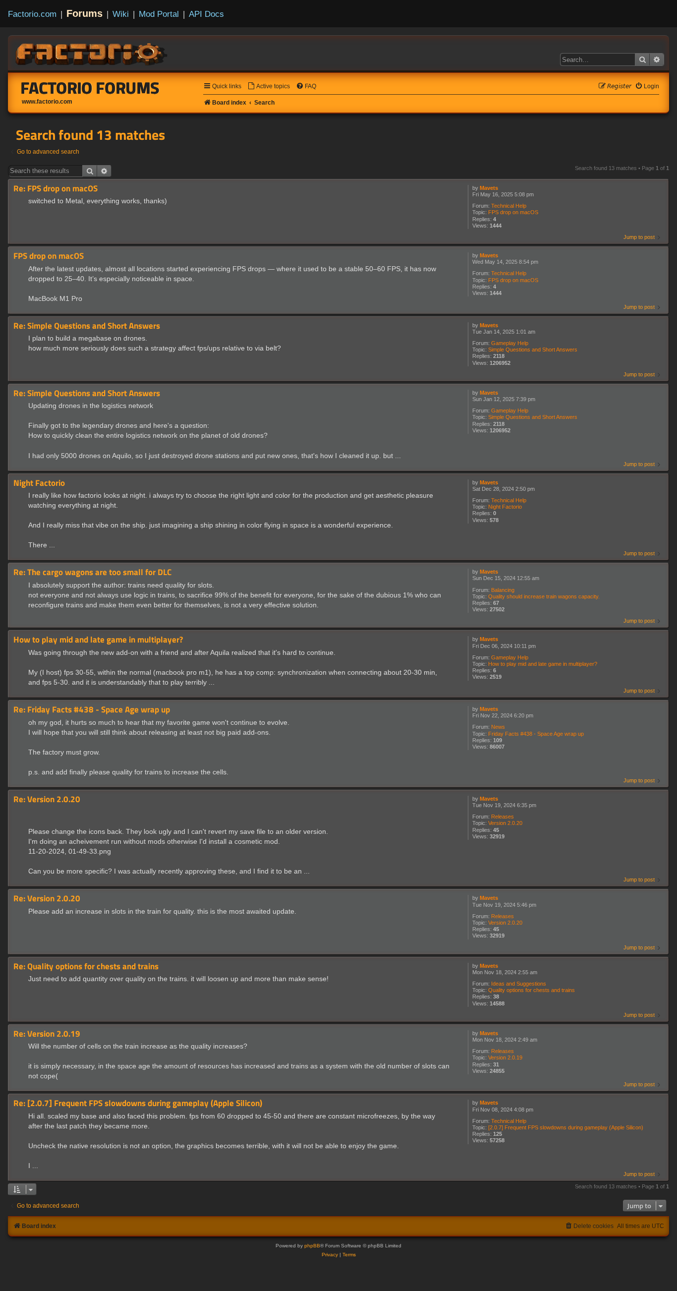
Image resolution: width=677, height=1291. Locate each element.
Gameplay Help (509, 343)
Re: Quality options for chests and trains (86, 966)
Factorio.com (32, 13)
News (498, 727)
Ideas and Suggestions (518, 984)
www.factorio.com (47, 101)
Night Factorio (505, 507)
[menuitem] (268, 86)
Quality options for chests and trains (531, 990)
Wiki (121, 13)
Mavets (489, 188)
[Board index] (92, 52)
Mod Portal (159, 13)
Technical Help (508, 206)
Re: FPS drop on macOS (55, 188)
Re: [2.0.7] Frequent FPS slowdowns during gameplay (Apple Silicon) (137, 1103)
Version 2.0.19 (505, 1057)
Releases (502, 817)
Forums (84, 13)
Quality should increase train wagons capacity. (544, 596)
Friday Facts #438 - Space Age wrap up (536, 734)
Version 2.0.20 (505, 823)
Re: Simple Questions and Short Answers (86, 326)
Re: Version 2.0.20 (46, 799)
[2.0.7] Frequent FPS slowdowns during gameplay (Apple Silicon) (565, 1127)
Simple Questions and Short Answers (532, 349)
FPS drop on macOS (513, 212)
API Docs (206, 13)
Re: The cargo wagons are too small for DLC (92, 572)
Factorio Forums (90, 87)
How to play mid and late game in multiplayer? (542, 664)
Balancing (502, 590)
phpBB (312, 1245)
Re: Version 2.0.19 (46, 1034)
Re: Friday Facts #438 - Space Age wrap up (91, 709)
